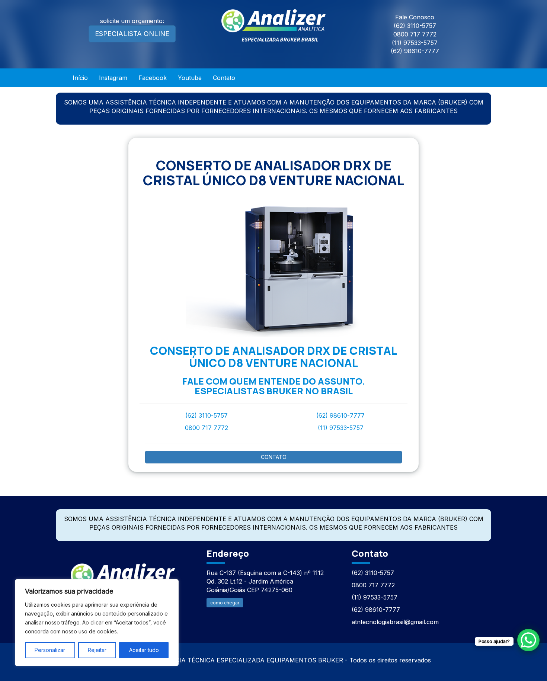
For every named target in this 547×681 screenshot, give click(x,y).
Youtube (190, 77)
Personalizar (50, 650)
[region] (97, 622)
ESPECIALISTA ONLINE (132, 34)
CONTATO (274, 457)
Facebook (152, 77)
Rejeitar (97, 650)
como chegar (224, 602)
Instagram (113, 77)
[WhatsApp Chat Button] (528, 640)
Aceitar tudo (144, 650)
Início (80, 77)
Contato (224, 77)
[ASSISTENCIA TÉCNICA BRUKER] (122, 575)
